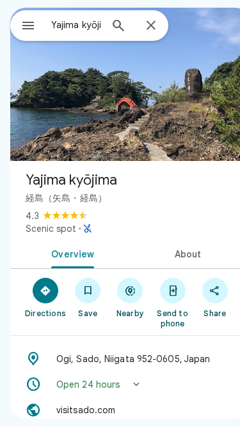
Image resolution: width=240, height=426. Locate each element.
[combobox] (75, 25)
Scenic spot (51, 228)
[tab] (70, 253)
